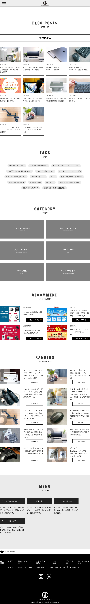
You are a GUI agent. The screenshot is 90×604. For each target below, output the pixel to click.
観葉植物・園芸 (35, 182)
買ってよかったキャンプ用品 (69, 182)
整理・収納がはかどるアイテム (71, 177)
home (2, 551)
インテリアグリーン (38, 177)
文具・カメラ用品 (41, 562)
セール (53, 177)
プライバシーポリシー (57, 567)
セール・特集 (56, 562)
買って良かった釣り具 (30, 188)
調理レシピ (50, 182)
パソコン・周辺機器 (6, 562)
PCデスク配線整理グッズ (38, 166)
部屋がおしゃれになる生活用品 (54, 188)
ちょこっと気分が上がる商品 (16, 177)
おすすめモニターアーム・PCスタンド (66, 166)
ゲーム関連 (69, 562)
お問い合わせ (12, 521)
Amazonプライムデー (16, 166)
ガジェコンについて (12, 501)
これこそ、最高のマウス (45, 171)
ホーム (10, 567)
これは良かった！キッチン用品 (70, 171)
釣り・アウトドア (83, 562)
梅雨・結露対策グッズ (16, 182)
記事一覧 (39, 501)
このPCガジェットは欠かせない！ (19, 171)
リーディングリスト (66, 501)
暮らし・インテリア (24, 562)
